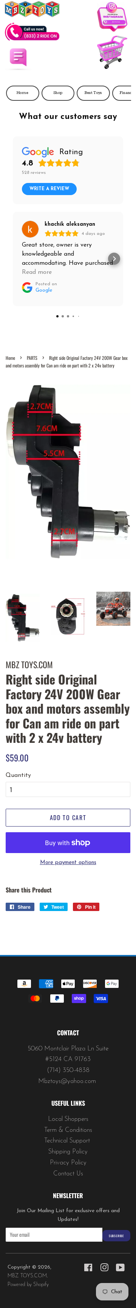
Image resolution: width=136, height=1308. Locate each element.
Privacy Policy (68, 1163)
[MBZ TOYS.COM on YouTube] (120, 1269)
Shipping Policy (68, 1152)
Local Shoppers (68, 1119)
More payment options (68, 863)
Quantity (18, 775)
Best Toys (93, 93)
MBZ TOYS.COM (27, 1276)
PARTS (32, 358)
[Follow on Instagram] (112, 19)
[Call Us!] (32, 39)
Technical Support (68, 1141)
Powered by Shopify (28, 1284)
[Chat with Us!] (18, 69)
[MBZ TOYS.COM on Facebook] (88, 1269)
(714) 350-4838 (68, 1070)
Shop (57, 93)
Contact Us (68, 1173)
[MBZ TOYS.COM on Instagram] (104, 1269)
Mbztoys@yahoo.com (68, 1081)
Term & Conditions (68, 1130)
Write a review (49, 189)
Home (22, 93)
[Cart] (112, 54)
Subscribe (116, 1235)
